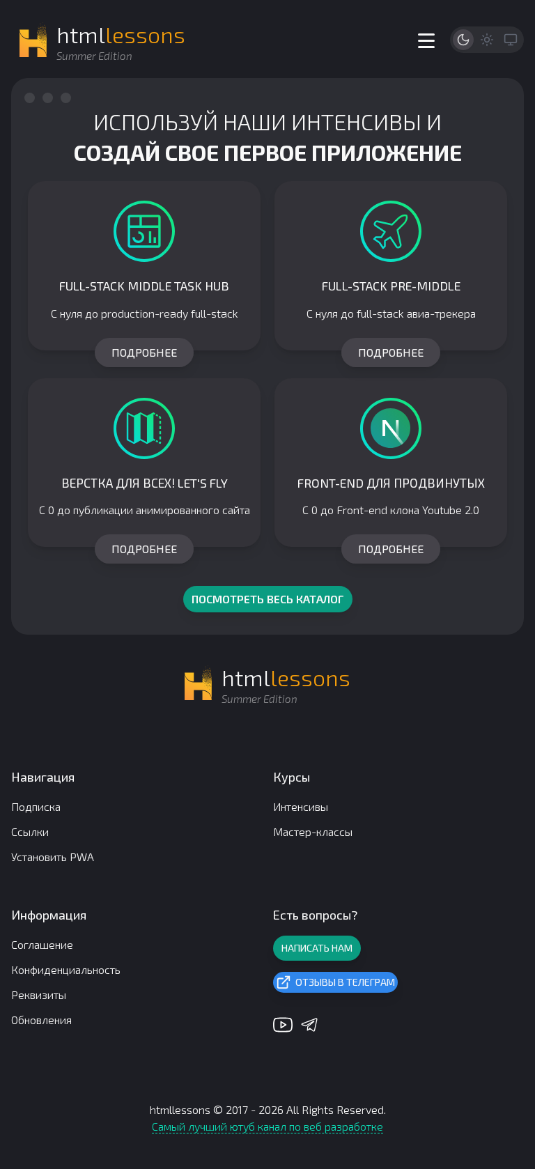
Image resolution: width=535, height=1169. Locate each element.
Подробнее (144, 352)
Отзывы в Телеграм (345, 982)
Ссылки (30, 831)
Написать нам (316, 948)
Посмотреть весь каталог (268, 598)
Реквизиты (38, 994)
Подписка (36, 806)
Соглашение (42, 944)
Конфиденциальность (66, 969)
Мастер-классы (312, 831)
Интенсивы (300, 806)
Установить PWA (52, 856)
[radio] (463, 39)
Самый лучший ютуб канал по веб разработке (267, 1126)
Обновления (41, 1019)
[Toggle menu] (426, 40)
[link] (144, 265)
